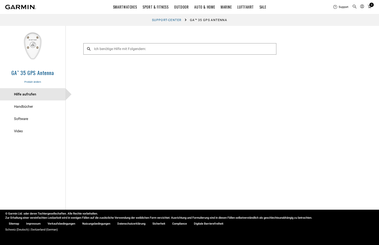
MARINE (226, 7)
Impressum (33, 223)
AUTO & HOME (204, 7)
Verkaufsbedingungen (61, 223)
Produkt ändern (32, 81)
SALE (262, 7)
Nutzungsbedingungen (96, 223)
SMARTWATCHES (125, 7)
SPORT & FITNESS (156, 7)
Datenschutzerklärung (131, 223)
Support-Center (167, 20)
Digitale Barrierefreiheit (208, 223)
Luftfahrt (245, 7)
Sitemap (14, 223)
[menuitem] (341, 7)
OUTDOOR (181, 7)
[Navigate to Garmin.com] (20, 7)
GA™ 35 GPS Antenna (32, 73)
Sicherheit (158, 223)
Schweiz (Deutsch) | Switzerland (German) (31, 229)
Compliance (179, 223)
